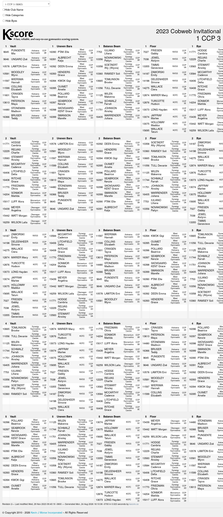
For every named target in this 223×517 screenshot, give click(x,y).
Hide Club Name (14, 9)
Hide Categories (14, 15)
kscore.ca (134, 503)
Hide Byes (11, 20)
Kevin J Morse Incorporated (46, 512)
